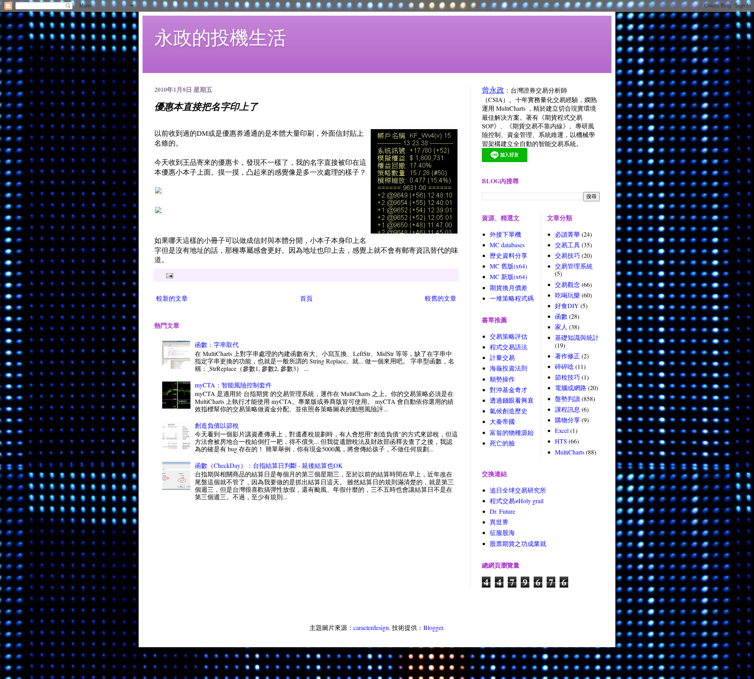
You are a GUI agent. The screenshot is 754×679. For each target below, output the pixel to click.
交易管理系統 (574, 266)
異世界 (499, 522)
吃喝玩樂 (567, 295)
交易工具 (567, 245)
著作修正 (567, 356)
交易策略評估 (508, 336)
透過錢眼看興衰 (512, 400)
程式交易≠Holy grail (517, 500)
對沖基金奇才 (508, 389)
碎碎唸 (564, 366)
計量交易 (502, 357)
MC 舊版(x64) (508, 266)
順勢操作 (502, 379)
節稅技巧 (567, 377)
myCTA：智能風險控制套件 (233, 385)
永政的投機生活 (220, 36)
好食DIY (567, 305)
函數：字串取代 (217, 344)
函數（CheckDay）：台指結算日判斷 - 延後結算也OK (269, 465)
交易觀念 (567, 284)
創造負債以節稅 (217, 425)
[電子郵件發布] (168, 275)
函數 (561, 316)
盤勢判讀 (567, 398)
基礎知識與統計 (577, 337)
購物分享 (567, 420)
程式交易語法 (508, 347)
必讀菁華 (567, 234)
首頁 (306, 298)
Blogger (433, 627)
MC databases (507, 245)
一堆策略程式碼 (512, 298)
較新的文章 (172, 298)
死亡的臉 (502, 443)
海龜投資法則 (508, 368)
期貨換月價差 (508, 287)
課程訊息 (567, 409)
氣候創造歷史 (508, 411)
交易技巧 (567, 255)
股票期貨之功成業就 (518, 543)
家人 (561, 327)
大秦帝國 (502, 421)
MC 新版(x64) (508, 276)
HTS (561, 441)
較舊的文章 (440, 298)
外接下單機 (505, 234)
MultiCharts (569, 452)
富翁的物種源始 (512, 432)
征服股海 (502, 532)
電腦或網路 (570, 387)
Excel (562, 430)
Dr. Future (502, 511)
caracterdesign (371, 627)
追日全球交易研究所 (518, 490)
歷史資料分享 (508, 255)
